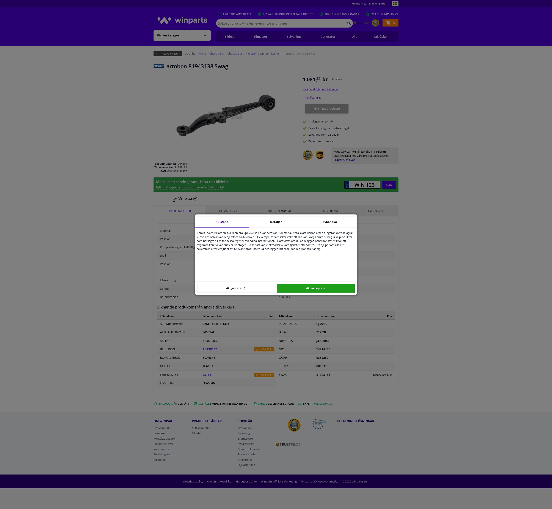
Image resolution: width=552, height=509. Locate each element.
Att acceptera (316, 288)
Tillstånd (222, 222)
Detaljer (276, 222)
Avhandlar (330, 222)
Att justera (234, 288)
